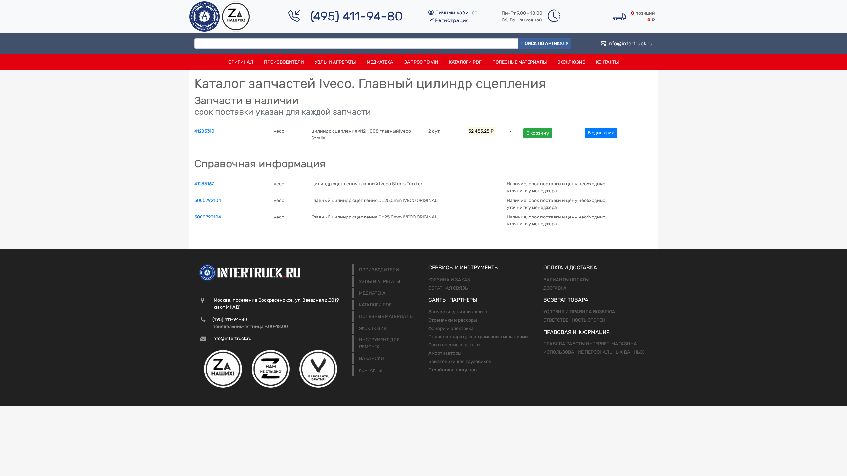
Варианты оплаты (566, 280)
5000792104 (207, 200)
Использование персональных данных (593, 352)
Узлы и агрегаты (335, 62)
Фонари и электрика (451, 328)
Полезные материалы (519, 62)
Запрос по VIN (421, 62)
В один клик (601, 133)
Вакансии (371, 358)
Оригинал (240, 62)
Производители (284, 62)
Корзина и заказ (449, 280)
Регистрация (451, 20)
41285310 (204, 131)
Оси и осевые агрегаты (454, 345)
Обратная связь (448, 288)
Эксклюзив (571, 62)
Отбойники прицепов (452, 370)
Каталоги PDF (465, 62)
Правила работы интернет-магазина (590, 344)
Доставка (555, 288)
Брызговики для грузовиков (459, 361)
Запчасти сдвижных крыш (457, 312)
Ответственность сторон (574, 320)
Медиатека (380, 62)
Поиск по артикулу (544, 43)
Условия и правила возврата (579, 312)
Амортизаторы (444, 353)
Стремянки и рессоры (452, 320)
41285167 (204, 184)
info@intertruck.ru (629, 43)
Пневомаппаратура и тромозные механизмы (478, 336)
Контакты (607, 62)
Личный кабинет (455, 12)
